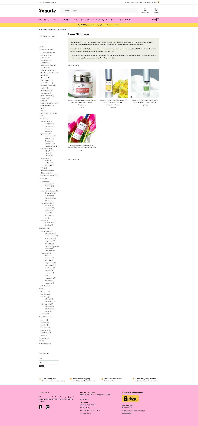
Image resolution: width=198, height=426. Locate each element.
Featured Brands (49, 30)
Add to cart (82, 112)
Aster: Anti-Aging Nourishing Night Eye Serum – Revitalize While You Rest (145, 101)
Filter (41, 366)
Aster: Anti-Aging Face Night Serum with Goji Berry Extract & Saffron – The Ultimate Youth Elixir (113, 102)
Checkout (156, 12)
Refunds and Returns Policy (90, 410)
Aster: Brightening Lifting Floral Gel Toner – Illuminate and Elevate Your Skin (82, 146)
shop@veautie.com (51, 2)
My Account (145, 12)
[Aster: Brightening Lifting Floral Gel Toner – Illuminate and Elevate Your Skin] (82, 128)
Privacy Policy (85, 408)
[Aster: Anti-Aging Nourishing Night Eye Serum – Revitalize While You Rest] (145, 83)
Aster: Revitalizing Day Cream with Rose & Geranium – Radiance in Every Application (82, 102)
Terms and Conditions (87, 405)
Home (41, 30)
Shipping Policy (85, 413)
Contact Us (84, 402)
